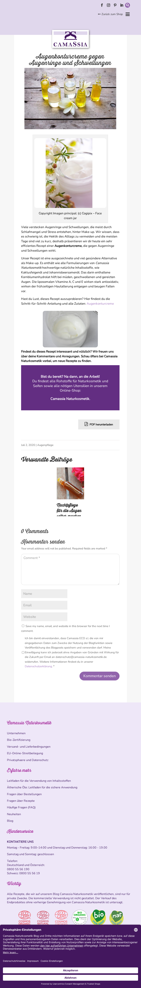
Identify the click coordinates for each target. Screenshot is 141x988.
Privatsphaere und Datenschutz (27, 760)
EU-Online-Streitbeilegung (25, 753)
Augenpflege (45, 445)
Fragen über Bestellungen (24, 794)
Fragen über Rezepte (21, 801)
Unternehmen (16, 733)
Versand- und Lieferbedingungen (28, 747)
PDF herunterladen (101, 424)
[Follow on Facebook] (102, 5)
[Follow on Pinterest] (115, 5)
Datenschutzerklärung (38, 666)
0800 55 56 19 (29, 873)
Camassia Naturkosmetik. (70, 398)
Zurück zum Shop (112, 14)
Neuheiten (14, 814)
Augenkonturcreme (100, 304)
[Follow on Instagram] (108, 5)
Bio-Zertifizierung (18, 740)
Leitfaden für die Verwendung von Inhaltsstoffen (39, 781)
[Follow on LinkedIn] (121, 5)
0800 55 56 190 (18, 869)
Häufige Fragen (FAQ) (21, 807)
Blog (10, 821)
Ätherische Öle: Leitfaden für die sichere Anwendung (42, 787)
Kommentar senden (99, 675)
